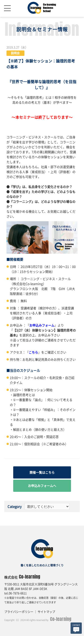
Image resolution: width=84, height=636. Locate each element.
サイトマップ (46, 611)
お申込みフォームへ (42, 485)
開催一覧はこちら (42, 472)
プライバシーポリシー (18, 611)
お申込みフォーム (41, 325)
